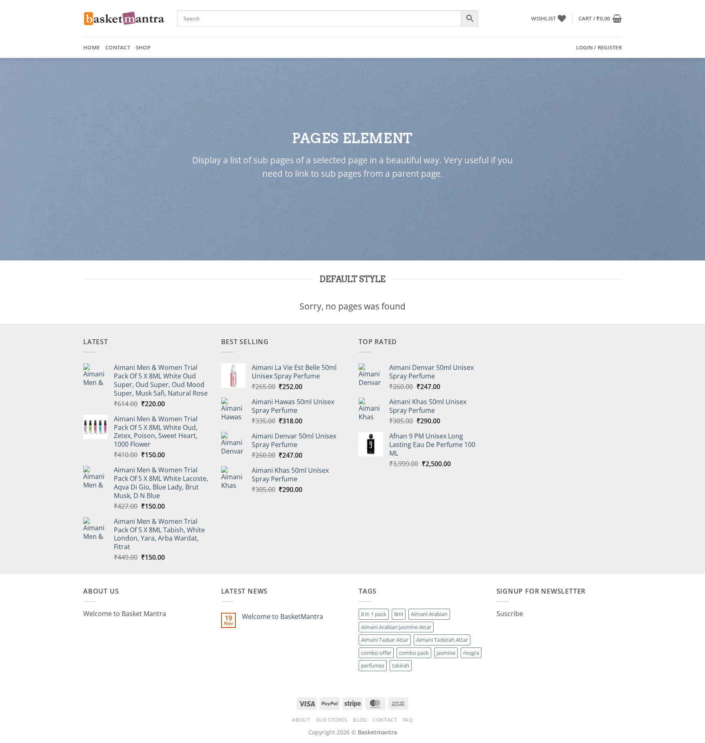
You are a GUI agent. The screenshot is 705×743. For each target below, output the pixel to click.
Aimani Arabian (429, 614)
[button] (600, 18)
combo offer (376, 652)
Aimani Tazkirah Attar (442, 639)
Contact (117, 47)
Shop (143, 47)
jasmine (446, 652)
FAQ (408, 719)
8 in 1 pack (373, 614)
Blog (360, 719)
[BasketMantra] (124, 18)
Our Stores (332, 719)
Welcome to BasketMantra (282, 617)
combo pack (414, 652)
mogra (471, 652)
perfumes (372, 665)
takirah (400, 665)
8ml (398, 614)
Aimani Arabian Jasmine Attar (396, 627)
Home (91, 47)
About (301, 719)
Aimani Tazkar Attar (384, 639)
